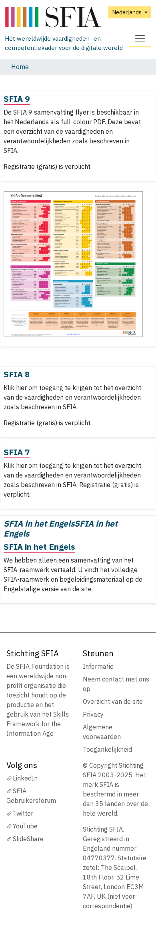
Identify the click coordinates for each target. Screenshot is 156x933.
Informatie (98, 666)
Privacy (93, 714)
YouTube (25, 826)
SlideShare (28, 839)
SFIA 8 (17, 374)
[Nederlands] (67, 17)
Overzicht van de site (113, 701)
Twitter (23, 813)
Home (20, 67)
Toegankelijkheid (107, 749)
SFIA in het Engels (39, 546)
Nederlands (127, 12)
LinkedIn (25, 778)
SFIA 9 (17, 98)
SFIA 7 (17, 452)
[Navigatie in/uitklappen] (140, 39)
